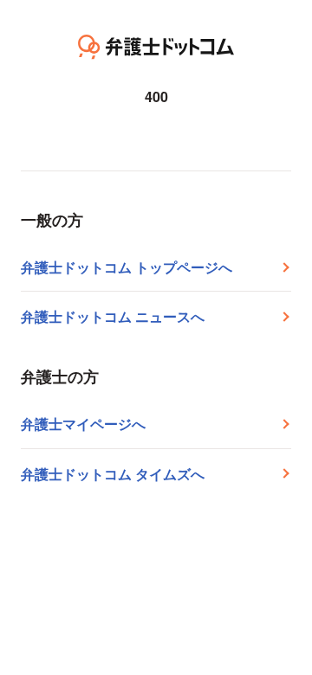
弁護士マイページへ (83, 424)
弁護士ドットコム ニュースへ (113, 316)
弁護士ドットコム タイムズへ (113, 474)
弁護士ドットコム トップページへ (126, 267)
